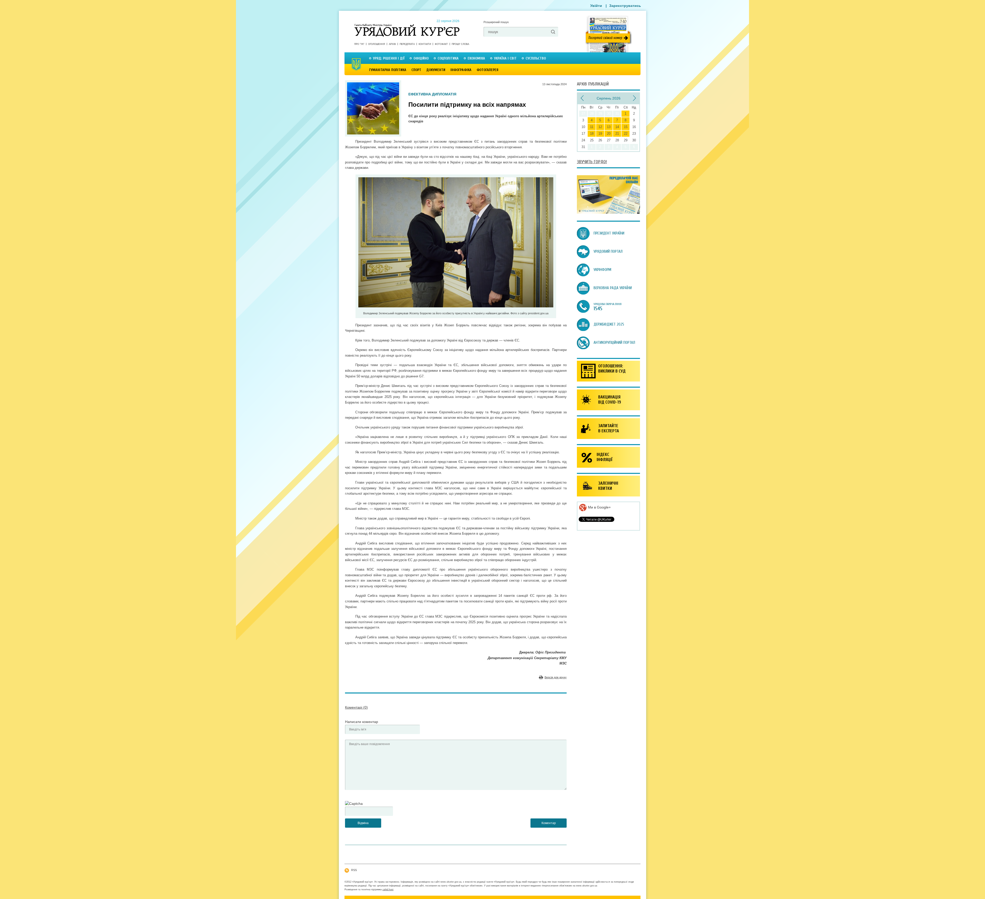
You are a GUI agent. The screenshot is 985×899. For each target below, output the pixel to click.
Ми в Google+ (599, 507)
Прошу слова (460, 44)
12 (600, 127)
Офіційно (421, 58)
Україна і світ (505, 58)
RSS (354, 870)
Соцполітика (448, 58)
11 (591, 127)
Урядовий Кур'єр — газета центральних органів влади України (406, 25)
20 (608, 133)
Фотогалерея (487, 70)
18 (592, 133)
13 (608, 127)
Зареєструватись (625, 6)
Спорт (416, 70)
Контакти (425, 44)
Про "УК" (359, 44)
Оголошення (376, 44)
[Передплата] (608, 212)
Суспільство (536, 58)
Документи (435, 70)
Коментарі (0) (356, 707)
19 (600, 133)
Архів (392, 44)
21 (617, 133)
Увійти (596, 6)
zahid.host (387, 889)
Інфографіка (460, 70)
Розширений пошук (496, 22)
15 (625, 127)
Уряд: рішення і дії (389, 58)
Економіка (476, 58)
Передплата (407, 44)
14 (617, 127)
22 (625, 133)
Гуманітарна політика (387, 70)
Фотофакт (441, 44)
